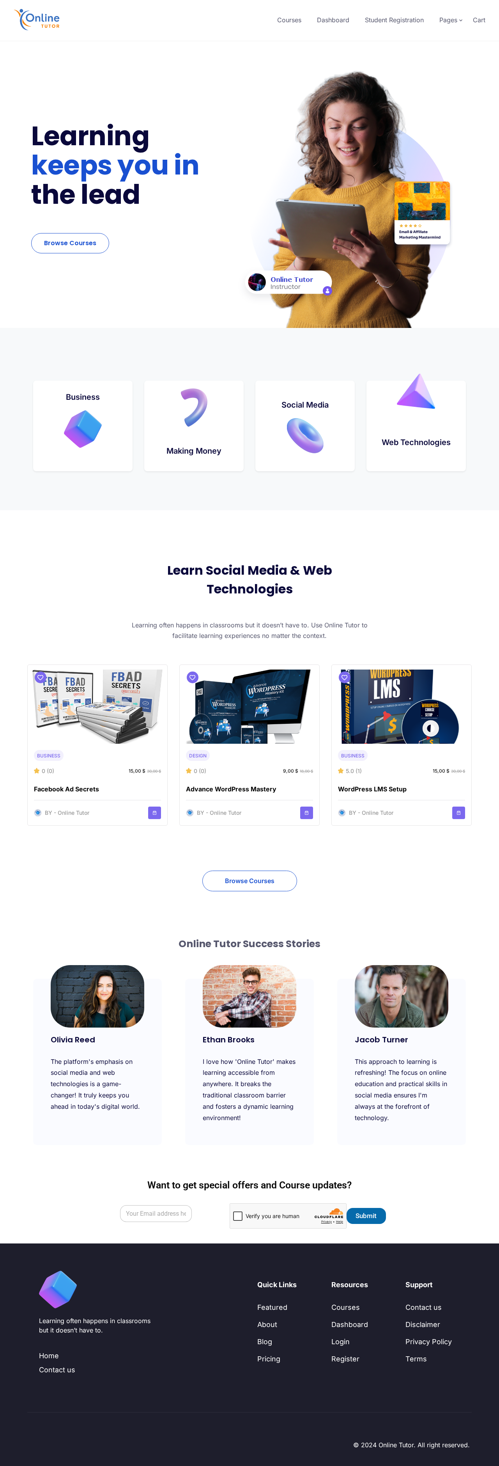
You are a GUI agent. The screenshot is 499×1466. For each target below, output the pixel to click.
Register (345, 1359)
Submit (366, 1216)
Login (340, 1342)
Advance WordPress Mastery (231, 789)
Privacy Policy (428, 1342)
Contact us (57, 1370)
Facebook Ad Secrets (66, 789)
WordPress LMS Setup (372, 789)
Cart (479, 20)
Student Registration (394, 20)
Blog (264, 1342)
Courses (289, 20)
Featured (272, 1307)
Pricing (268, 1359)
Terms (416, 1359)
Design (198, 756)
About (267, 1324)
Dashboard (333, 20)
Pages (448, 20)
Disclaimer (422, 1324)
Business (48, 756)
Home (49, 1356)
